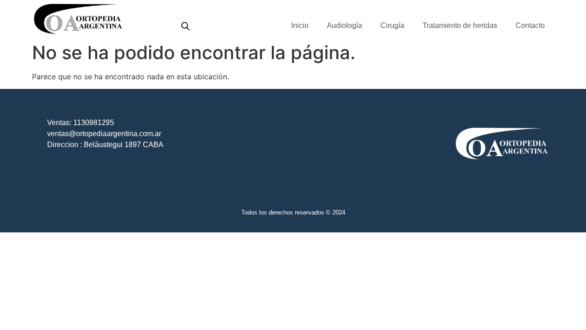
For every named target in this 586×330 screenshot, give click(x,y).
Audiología (344, 25)
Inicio (300, 25)
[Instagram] (541, 7)
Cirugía (392, 25)
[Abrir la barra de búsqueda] (185, 26)
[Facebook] (529, 7)
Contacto (530, 25)
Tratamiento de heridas (460, 25)
